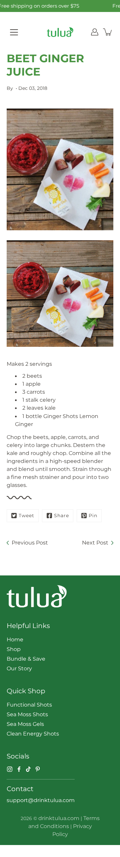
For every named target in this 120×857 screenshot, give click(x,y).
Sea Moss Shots (27, 714)
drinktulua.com (58, 818)
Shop (14, 649)
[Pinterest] (38, 769)
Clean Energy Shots (33, 734)
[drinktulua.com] (60, 32)
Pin (93, 515)
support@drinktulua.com (41, 800)
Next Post (95, 542)
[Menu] (14, 32)
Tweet (26, 515)
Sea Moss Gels (25, 724)
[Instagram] (10, 769)
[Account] (94, 32)
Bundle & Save (26, 659)
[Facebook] (19, 769)
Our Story (19, 668)
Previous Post (30, 542)
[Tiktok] (28, 769)
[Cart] (108, 32)
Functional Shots (29, 705)
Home (15, 639)
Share (61, 515)
